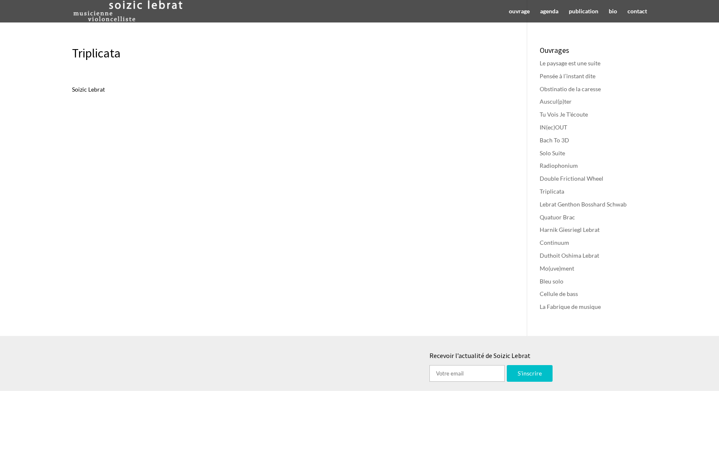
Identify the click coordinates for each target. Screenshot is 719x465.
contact (637, 11)
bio (613, 11)
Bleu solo (551, 281)
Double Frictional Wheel (571, 178)
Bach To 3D (554, 140)
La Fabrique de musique (570, 306)
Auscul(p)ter (556, 101)
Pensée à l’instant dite (567, 76)
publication (583, 11)
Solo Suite (552, 153)
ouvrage (519, 11)
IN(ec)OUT (553, 127)
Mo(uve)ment (557, 268)
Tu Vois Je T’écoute (564, 114)
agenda (549, 11)
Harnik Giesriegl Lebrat (570, 229)
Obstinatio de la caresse (570, 88)
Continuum (554, 242)
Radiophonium (559, 165)
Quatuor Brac (557, 217)
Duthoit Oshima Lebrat (569, 255)
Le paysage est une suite (570, 63)
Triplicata (552, 191)
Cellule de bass (559, 293)
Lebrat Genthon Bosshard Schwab (583, 204)
